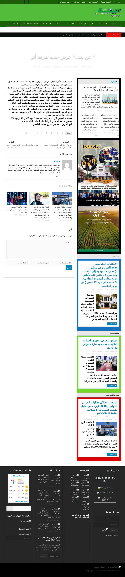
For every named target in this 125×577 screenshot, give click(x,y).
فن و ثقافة (82, 23)
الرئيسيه (117, 76)
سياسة (100, 23)
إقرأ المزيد (112, 323)
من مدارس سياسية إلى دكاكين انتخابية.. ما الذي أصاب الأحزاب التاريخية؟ (100, 88)
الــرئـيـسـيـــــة (111, 23)
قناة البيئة (113, 29)
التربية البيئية (59, 23)
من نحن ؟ (117, 2)
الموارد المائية (13, 23)
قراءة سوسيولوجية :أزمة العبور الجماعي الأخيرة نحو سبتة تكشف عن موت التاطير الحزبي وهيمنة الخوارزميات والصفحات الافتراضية (88, 122)
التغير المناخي (46, 23)
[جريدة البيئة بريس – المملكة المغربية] (107, 13)
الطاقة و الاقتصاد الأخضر (29, 23)
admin (83, 66)
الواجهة (111, 292)
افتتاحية (114, 81)
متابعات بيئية (71, 23)
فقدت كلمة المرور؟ (111, 535)
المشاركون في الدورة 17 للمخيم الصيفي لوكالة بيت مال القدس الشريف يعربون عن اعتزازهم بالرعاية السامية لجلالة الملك (39, 212)
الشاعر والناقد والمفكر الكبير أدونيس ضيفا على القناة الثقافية (22, 145)
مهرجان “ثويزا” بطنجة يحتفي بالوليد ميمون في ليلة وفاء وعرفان (17, 209)
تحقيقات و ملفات (65, 2)
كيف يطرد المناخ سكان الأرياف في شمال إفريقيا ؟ (42, 526)
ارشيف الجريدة (25, 534)
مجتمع (92, 23)
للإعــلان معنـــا (106, 2)
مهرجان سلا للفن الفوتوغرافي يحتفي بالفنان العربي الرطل (58, 145)
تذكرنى (103, 530)
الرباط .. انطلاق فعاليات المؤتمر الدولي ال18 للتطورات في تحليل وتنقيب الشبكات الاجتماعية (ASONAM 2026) (62, 212)
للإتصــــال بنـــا (93, 2)
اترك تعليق (46, 66)
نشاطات (76, 2)
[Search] (9, 508)
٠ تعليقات (98, 111)
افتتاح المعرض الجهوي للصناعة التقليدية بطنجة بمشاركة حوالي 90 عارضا (82, 35)
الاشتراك (43, 556)
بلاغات (84, 2)
